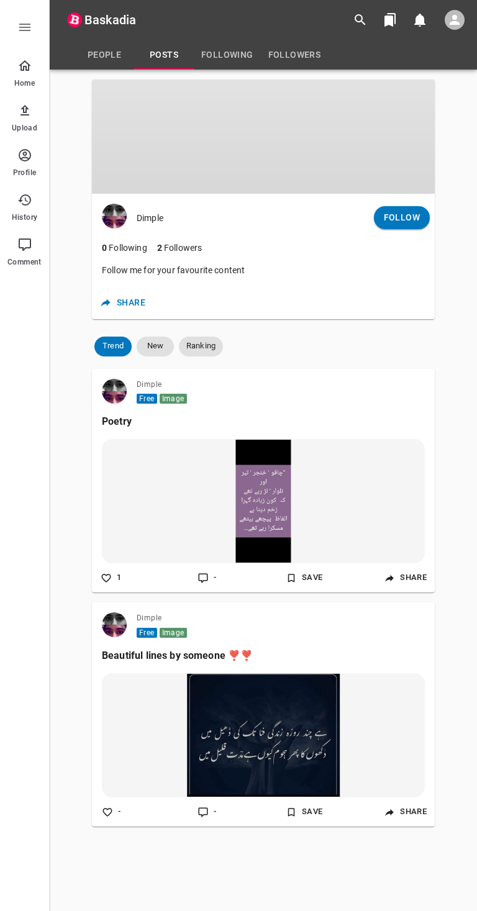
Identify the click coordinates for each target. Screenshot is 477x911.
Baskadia (110, 19)
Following (124, 248)
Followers (179, 248)
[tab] (104, 55)
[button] (113, 346)
